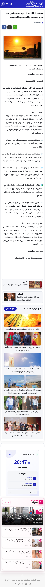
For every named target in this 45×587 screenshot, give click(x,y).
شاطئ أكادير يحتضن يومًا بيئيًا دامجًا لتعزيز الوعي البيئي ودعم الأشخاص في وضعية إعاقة (22, 392)
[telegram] (29, 584)
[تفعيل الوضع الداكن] (3, 4)
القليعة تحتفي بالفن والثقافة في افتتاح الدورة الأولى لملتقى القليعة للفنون (22, 434)
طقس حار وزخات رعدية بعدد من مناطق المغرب (22, 329)
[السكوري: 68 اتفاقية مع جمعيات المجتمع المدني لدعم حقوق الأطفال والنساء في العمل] (22, 532)
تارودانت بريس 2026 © (13, 580)
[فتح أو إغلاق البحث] (11, 4)
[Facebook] (4, 27)
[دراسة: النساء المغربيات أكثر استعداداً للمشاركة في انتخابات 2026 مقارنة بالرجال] (22, 565)
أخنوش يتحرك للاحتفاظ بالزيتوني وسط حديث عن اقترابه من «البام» (22, 413)
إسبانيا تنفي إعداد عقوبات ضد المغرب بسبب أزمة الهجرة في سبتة (22, 349)
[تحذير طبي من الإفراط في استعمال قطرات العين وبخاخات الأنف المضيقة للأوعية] (22, 543)
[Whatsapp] (15, 27)
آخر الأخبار (10, 308)
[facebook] (15, 584)
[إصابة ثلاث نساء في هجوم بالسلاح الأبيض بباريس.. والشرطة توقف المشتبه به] (22, 516)
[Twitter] (9, 27)
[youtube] (26, 584)
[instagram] (22, 584)
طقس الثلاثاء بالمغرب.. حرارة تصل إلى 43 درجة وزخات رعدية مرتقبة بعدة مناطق (22, 370)
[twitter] (18, 584)
